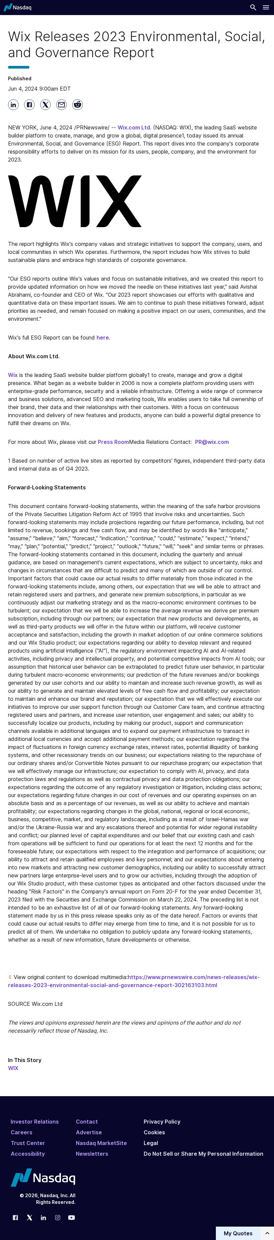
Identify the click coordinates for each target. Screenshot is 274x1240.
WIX (13, 1068)
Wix (13, 375)
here (103, 337)
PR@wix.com (212, 442)
